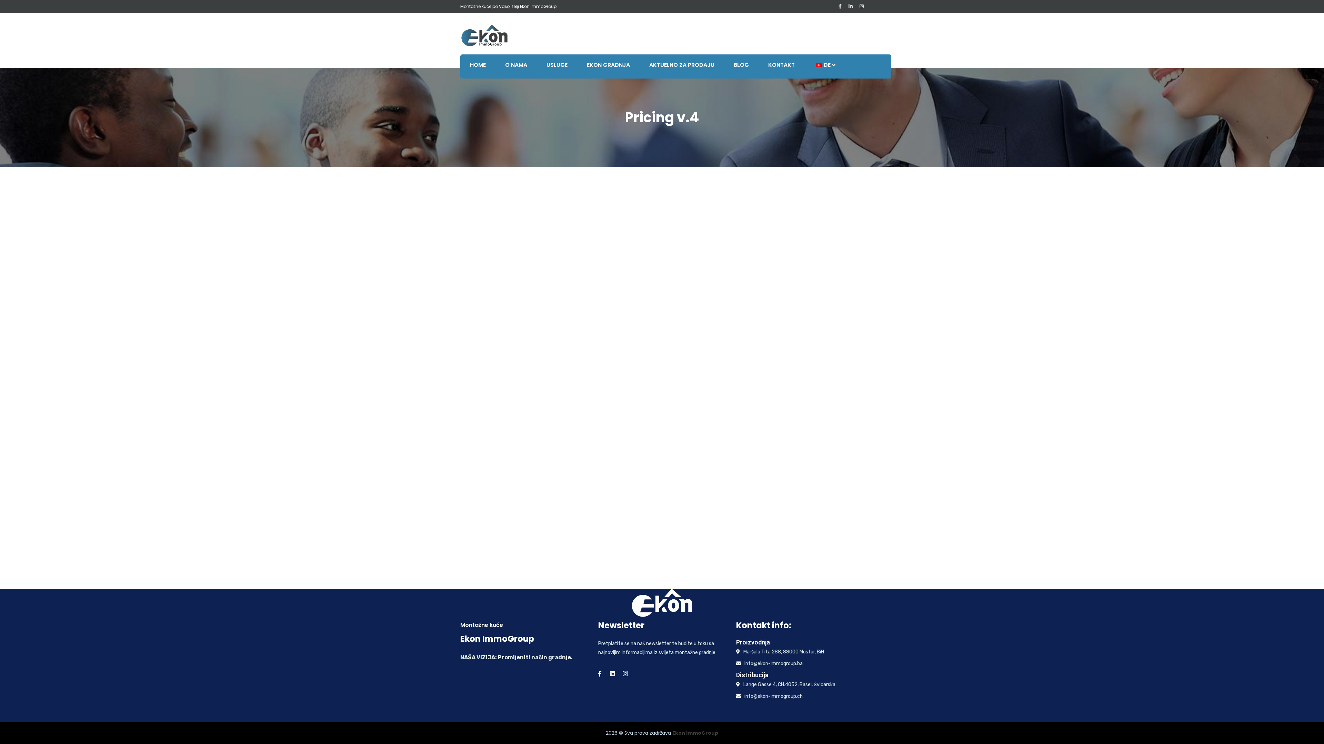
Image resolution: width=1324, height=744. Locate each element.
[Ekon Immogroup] (484, 35)
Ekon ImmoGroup (695, 733)
